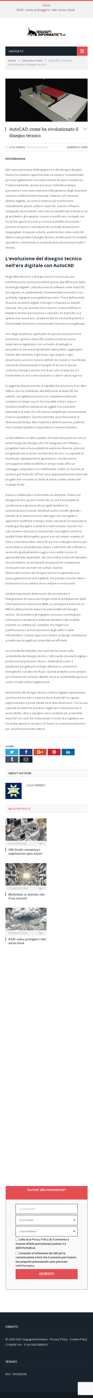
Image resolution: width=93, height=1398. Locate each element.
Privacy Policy (40, 1239)
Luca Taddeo (17, 147)
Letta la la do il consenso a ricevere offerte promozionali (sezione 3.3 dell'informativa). (42, 1243)
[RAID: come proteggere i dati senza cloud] (25, 921)
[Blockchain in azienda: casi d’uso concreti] (25, 876)
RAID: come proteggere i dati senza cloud (45, 10)
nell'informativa (25, 1265)
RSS (8, 1374)
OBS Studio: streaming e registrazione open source (25, 851)
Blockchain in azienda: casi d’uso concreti (26, 896)
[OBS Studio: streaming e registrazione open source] (25, 831)
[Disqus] (46, 1006)
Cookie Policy (78, 1339)
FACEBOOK (20, 1374)
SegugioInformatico (35, 1339)
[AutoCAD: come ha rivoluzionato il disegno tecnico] (46, 120)
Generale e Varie (77, 147)
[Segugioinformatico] (46, 31)
